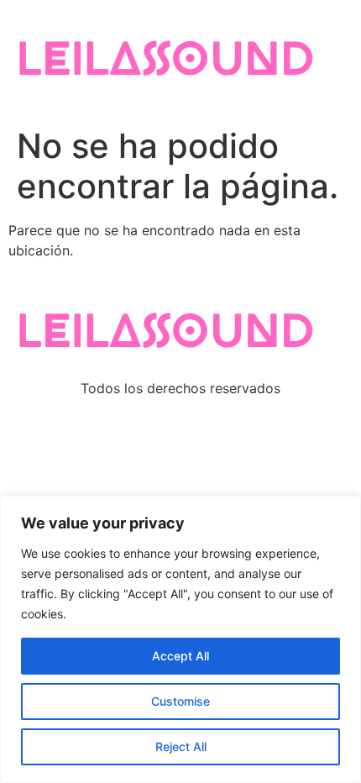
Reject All (181, 746)
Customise (180, 701)
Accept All (180, 656)
